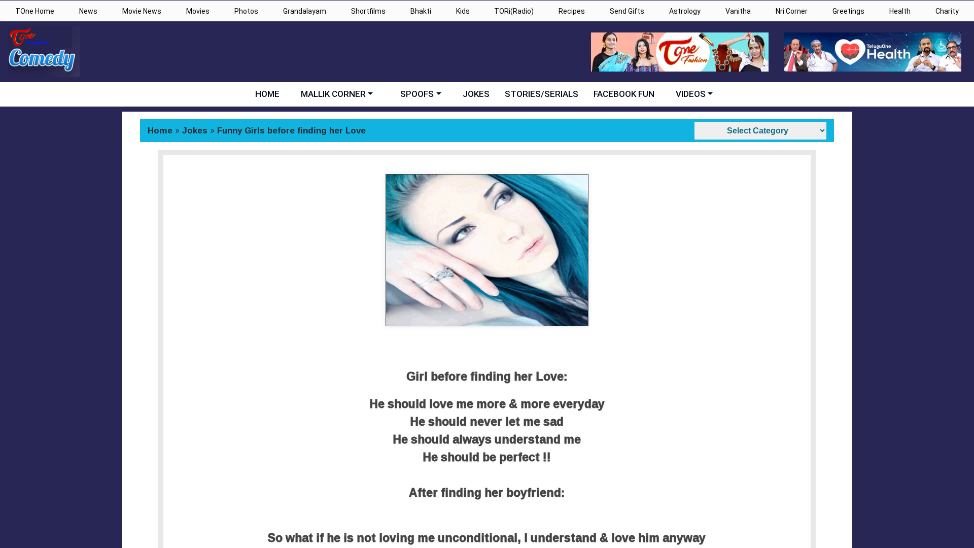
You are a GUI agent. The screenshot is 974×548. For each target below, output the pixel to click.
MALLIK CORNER (333, 94)
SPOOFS (417, 94)
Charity (947, 11)
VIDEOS (691, 94)
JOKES (476, 94)
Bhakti (420, 11)
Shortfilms (368, 11)
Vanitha (738, 11)
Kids (463, 11)
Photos (246, 11)
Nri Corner (792, 11)
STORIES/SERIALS (541, 94)
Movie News (141, 11)
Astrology (685, 11)
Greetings (848, 11)
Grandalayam (304, 11)
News (88, 11)
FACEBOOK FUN (624, 94)
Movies (198, 11)
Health (900, 11)
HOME (267, 94)
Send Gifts (627, 11)
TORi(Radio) (514, 11)
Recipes (572, 11)
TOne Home (34, 11)
